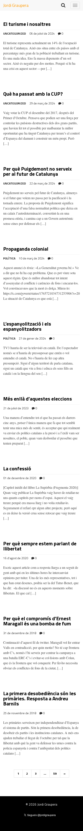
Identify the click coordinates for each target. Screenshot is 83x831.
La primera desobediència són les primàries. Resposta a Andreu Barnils (39, 698)
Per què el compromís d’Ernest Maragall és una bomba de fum (37, 620)
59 (55, 773)
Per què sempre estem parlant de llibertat (39, 546)
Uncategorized (14, 33)
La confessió (17, 468)
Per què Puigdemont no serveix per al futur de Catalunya (37, 171)
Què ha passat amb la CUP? (33, 94)
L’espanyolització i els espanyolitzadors (27, 326)
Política (9, 258)
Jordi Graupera (16, 5)
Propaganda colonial (25, 249)
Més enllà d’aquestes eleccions (37, 398)
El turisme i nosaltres (27, 24)
